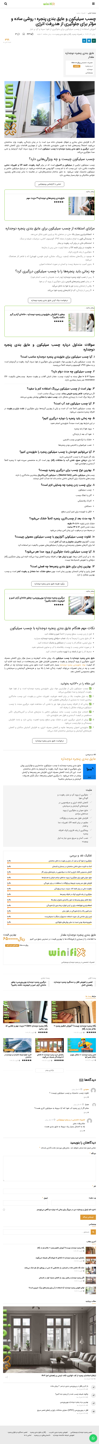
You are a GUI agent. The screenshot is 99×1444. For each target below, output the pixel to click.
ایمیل (45, 1198)
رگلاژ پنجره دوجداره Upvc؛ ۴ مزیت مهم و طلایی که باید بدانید (27, 1027)
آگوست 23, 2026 (89, 1060)
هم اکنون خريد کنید (12, 945)
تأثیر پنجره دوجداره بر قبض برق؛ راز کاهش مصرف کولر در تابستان (61, 1277)
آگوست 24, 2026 (78, 1033)
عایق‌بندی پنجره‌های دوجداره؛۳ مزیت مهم (46, 198)
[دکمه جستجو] (93, 1232)
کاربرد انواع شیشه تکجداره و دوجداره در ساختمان (17, 1055)
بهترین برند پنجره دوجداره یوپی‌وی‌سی (74, 1402)
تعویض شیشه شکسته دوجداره (63, 1435)
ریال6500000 (76, 62)
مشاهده (76, 66)
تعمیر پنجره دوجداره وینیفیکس (81, 1432)
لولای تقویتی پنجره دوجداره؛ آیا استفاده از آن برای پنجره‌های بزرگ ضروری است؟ (56, 1287)
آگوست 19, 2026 (46, 1061)
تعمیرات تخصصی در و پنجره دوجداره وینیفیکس (86, 67)
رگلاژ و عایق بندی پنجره (63, 34)
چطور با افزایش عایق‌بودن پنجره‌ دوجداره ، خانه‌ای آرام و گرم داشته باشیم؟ (37, 316)
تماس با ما (27, 1435)
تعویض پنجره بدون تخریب (58, 1432)
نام (94, 1186)
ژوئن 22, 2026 (90, 34)
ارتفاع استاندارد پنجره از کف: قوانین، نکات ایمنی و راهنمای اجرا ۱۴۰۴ (69, 1375)
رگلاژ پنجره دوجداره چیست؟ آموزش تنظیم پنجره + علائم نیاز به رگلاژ (75, 1027)
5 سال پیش (76, 1089)
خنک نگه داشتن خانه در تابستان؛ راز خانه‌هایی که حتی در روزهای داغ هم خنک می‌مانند (54, 1267)
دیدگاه (92, 1153)
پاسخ (85, 1097)
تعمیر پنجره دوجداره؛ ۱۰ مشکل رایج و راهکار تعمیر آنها (83, 1055)
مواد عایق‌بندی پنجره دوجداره (72, 664)
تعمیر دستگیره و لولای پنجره (17, 1432)
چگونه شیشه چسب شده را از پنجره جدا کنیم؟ (71, 1394)
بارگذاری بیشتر (49, 1070)
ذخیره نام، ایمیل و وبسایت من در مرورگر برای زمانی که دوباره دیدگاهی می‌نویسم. (66, 1209)
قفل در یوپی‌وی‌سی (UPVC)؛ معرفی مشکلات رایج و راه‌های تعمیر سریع (62, 1410)
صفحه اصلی (92, 13)
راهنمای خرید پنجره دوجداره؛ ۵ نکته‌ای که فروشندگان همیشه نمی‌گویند (50, 1055)
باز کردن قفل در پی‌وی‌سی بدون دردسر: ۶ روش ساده (69, 1386)
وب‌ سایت (92, 1197)
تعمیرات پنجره (81, 13)
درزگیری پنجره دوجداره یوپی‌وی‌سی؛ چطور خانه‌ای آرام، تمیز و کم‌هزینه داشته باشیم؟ (37, 599)
